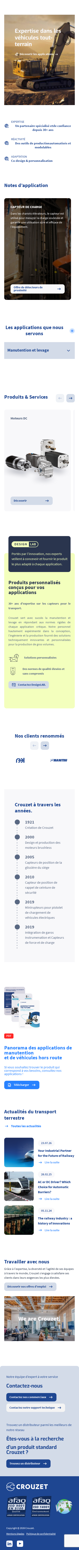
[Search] (61, 7)
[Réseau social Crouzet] (9, 1544)
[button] (70, 398)
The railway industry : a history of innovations (55, 1221)
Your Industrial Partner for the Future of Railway (56, 1153)
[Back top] (70, 1541)
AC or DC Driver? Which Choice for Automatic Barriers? (54, 1187)
